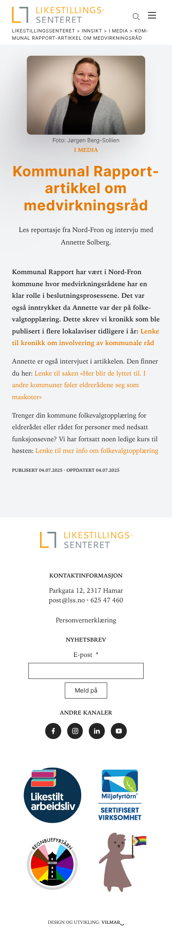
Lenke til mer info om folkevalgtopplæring (97, 451)
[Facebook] (53, 731)
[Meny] (152, 16)
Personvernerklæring (86, 620)
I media (86, 149)
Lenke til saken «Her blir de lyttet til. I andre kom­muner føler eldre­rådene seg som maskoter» (79, 385)
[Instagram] (75, 731)
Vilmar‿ (113, 922)
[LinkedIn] (97, 731)
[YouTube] (119, 731)
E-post (84, 655)
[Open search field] (136, 16)
